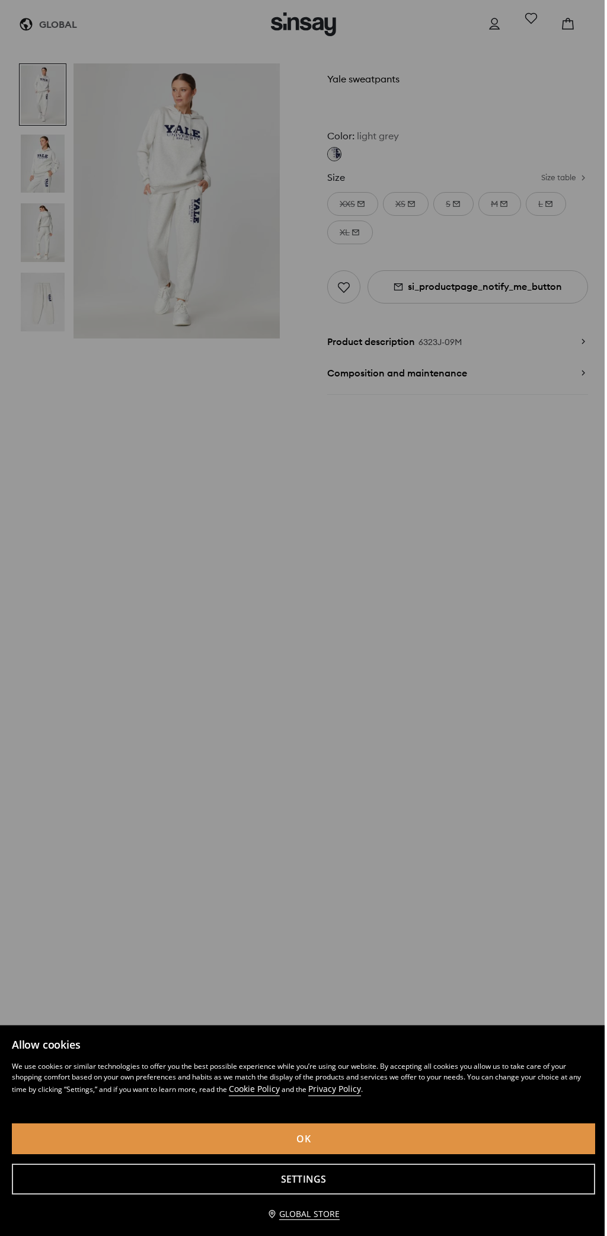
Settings (304, 1179)
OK (303, 1138)
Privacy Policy (334, 1088)
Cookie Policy (254, 1088)
